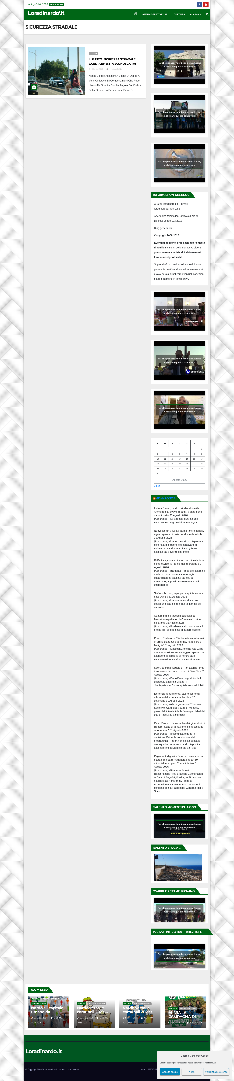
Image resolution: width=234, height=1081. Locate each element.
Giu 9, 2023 (98, 69)
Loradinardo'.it (46, 13)
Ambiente (195, 14)
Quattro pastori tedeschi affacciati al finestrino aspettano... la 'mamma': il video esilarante (178, 619)
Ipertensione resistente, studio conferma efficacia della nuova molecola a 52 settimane (177, 697)
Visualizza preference (216, 1071)
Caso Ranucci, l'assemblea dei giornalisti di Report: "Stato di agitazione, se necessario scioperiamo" (179, 727)
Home (142, 1069)
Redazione (115, 69)
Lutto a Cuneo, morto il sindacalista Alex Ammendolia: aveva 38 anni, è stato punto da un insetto (178, 512)
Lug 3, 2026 (177, 1023)
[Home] (135, 14)
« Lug (157, 486)
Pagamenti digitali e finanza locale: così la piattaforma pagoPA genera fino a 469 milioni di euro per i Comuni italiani (178, 760)
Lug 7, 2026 (131, 1018)
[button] (207, 14)
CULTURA (179, 14)
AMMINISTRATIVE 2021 (155, 14)
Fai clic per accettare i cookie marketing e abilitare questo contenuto (179, 65)
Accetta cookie (170, 1071)
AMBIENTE (153, 1069)
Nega (191, 1071)
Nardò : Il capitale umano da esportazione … (47, 1012)
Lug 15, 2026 (41, 1018)
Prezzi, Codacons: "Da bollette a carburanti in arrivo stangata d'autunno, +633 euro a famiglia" (179, 642)
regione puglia (39, 1004)
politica (35, 999)
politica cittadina (51, 999)
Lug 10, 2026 (87, 1018)
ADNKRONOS (165, 498)
